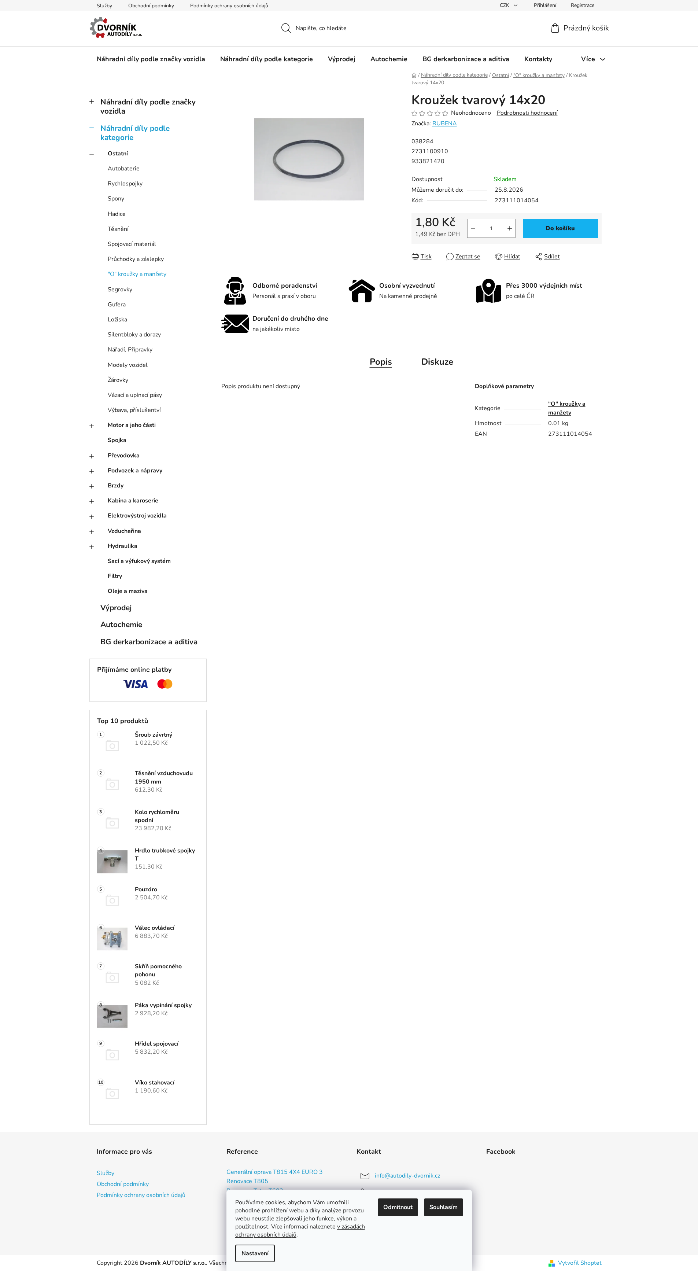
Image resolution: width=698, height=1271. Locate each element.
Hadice (117, 214)
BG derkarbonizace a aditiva (148, 642)
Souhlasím (443, 1207)
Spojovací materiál (132, 244)
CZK (505, 5)
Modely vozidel (128, 365)
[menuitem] (151, 59)
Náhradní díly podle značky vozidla (148, 106)
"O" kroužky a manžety (137, 274)
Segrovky (120, 289)
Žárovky (118, 380)
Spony (116, 199)
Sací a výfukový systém (139, 561)
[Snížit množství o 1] (473, 228)
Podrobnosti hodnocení (527, 113)
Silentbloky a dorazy (134, 335)
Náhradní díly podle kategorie (135, 133)
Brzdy (115, 486)
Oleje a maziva (128, 591)
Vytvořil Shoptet (580, 1263)
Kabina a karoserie (133, 501)
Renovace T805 (247, 1181)
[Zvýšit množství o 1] (509, 228)
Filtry (115, 576)
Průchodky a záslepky (136, 259)
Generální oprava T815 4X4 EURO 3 (274, 1172)
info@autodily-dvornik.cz (407, 1176)
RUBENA (444, 123)
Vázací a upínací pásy (135, 395)
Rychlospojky (125, 184)
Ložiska (117, 320)
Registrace (582, 5)
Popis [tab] (381, 362)
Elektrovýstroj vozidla (137, 516)
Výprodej (116, 608)
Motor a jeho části (132, 425)
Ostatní (118, 154)
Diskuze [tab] (437, 362)
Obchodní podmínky (151, 5)
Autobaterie (124, 169)
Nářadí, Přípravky (130, 350)
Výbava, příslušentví (134, 410)
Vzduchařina (124, 531)
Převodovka (124, 456)
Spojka (117, 440)
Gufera (117, 305)
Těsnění (118, 229)
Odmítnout (398, 1207)
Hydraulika (122, 546)
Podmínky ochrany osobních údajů (229, 5)
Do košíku (560, 228)
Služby (104, 5)
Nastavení (255, 1253)
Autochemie (121, 624)
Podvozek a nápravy (135, 471)
